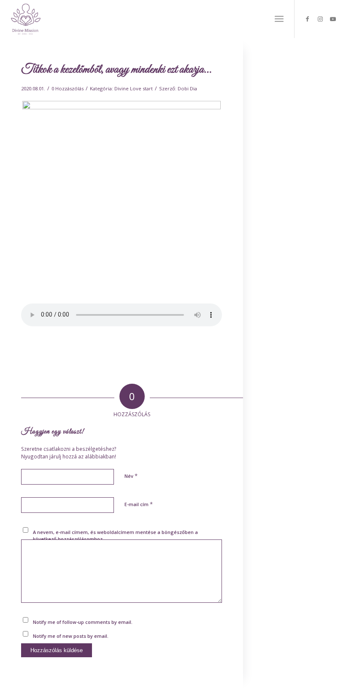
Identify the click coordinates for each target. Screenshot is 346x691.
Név (131, 476)
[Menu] (279, 19)
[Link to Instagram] (320, 19)
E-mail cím (138, 504)
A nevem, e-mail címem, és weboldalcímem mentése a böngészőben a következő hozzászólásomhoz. (115, 535)
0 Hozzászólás (67, 88)
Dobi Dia (187, 88)
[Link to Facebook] (307, 19)
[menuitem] (279, 19)
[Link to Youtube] (333, 19)
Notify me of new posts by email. (70, 636)
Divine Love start (133, 88)
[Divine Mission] (26, 19)
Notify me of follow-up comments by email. (82, 622)
